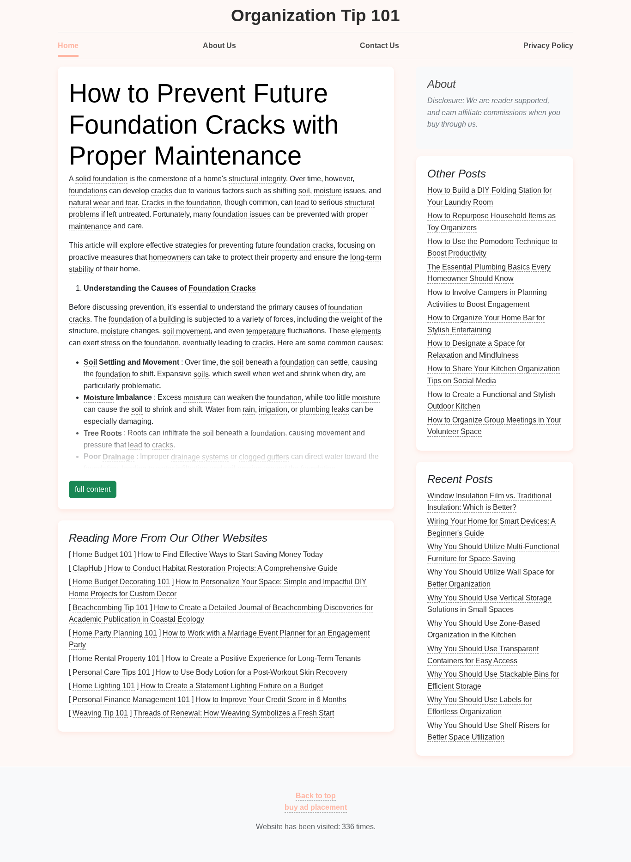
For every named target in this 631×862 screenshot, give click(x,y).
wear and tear (115, 202)
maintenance (90, 226)
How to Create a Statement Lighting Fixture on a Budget (231, 686)
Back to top (316, 795)
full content (92, 489)
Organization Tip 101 (315, 15)
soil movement (186, 331)
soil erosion (243, 468)
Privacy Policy (548, 45)
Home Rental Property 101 (116, 658)
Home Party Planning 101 (115, 632)
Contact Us (379, 45)
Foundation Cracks (222, 288)
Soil (90, 362)
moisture (328, 191)
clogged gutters (264, 456)
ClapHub (87, 568)
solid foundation (101, 179)
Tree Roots (103, 433)
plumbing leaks (324, 409)
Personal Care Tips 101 (111, 672)
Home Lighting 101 (104, 686)
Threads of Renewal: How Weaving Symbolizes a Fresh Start (233, 713)
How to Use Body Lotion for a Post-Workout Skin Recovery (251, 672)
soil (304, 191)
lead (302, 202)
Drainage (118, 456)
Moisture (99, 397)
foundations (88, 191)
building (172, 319)
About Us (219, 45)
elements (366, 331)
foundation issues (242, 214)
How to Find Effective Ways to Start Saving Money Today (230, 554)
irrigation (273, 409)
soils (201, 374)
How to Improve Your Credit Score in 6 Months (270, 699)
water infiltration (182, 468)
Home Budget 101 (102, 554)
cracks (161, 191)
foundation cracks (305, 245)
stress (110, 343)
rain (249, 409)
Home (68, 45)
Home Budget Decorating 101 (121, 582)
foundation (126, 319)
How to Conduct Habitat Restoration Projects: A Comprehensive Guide (223, 568)
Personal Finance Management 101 (131, 699)
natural (80, 202)
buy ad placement (316, 807)
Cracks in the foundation (181, 202)
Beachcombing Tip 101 (110, 607)
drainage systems (200, 456)
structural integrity (257, 179)
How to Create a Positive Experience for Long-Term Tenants (263, 658)
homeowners (170, 257)
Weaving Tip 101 (100, 713)
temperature (265, 331)
